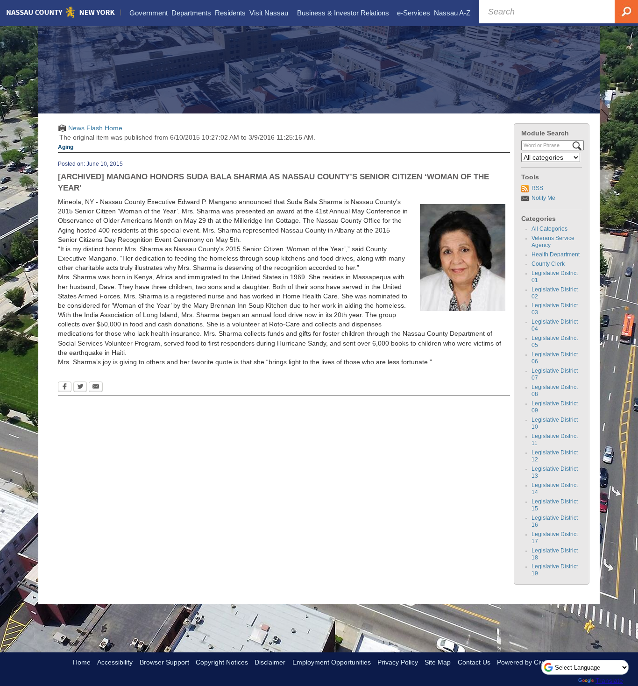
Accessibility (115, 662)
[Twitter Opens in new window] (80, 388)
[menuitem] (149, 13)
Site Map (438, 662)
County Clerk (548, 264)
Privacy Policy (397, 662)
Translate (609, 680)
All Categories (549, 229)
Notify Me (543, 198)
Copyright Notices (222, 662)
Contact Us (474, 662)
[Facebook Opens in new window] (64, 388)
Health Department (556, 254)
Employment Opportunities (331, 662)
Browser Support (164, 662)
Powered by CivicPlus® (531, 662)
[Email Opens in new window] (96, 388)
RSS (537, 188)
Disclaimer (270, 662)
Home (82, 662)
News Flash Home (95, 128)
